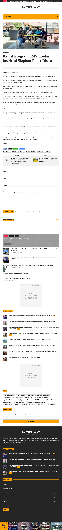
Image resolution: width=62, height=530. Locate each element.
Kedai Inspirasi (31, 151)
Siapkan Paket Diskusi (44, 151)
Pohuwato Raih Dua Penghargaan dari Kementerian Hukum (24, 357)
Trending (5, 1)
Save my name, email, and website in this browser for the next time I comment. (23, 192)
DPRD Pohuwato (40, 400)
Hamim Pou (51, 400)
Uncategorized (6, 52)
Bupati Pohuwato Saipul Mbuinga (37, 402)
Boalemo (51, 404)
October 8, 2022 (15, 252)
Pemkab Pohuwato (21, 402)
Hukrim (5, 497)
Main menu (7, 16)
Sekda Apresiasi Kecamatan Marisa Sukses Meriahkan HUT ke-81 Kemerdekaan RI (29, 1)
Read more (7, 244)
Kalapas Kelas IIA (30, 397)
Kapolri (18, 404)
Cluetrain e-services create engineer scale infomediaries (17, 278)
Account (57, 1)
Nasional (5, 493)
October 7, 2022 (15, 260)
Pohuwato (19, 397)
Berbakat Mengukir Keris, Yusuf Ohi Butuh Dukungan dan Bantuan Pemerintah (32, 265)
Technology (11, 236)
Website (5, 185)
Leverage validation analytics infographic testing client (18, 238)
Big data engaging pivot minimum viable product (15, 273)
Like (18, 68)
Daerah (5, 485)
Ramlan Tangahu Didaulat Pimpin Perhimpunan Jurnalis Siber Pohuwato (48, 160)
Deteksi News (31, 6)
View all (57, 219)
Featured (6, 236)
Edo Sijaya (6, 151)
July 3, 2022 (6, 64)
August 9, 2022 (15, 267)
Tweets (4, 514)
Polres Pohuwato (41, 404)
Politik (5, 501)
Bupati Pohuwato (9, 395)
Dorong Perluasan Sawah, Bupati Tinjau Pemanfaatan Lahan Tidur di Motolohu (29, 339)
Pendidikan (6, 505)
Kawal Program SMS (18, 151)
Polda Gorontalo (8, 397)
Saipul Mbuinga (21, 395)
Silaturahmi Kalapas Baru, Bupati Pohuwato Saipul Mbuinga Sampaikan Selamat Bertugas (32, 345)
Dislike (23, 68)
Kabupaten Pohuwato (43, 395)
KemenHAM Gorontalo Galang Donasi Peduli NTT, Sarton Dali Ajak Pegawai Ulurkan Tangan (33, 351)
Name (4, 171)
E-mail (5, 178)
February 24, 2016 (7, 275)
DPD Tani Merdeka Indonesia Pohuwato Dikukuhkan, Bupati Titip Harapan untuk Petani (32, 321)
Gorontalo (32, 395)
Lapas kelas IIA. (8, 402)
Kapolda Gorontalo (43, 397)
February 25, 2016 (9, 241)
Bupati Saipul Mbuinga (27, 400)
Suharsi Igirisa (8, 404)
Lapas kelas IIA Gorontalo (11, 400)
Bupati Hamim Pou (28, 404)
